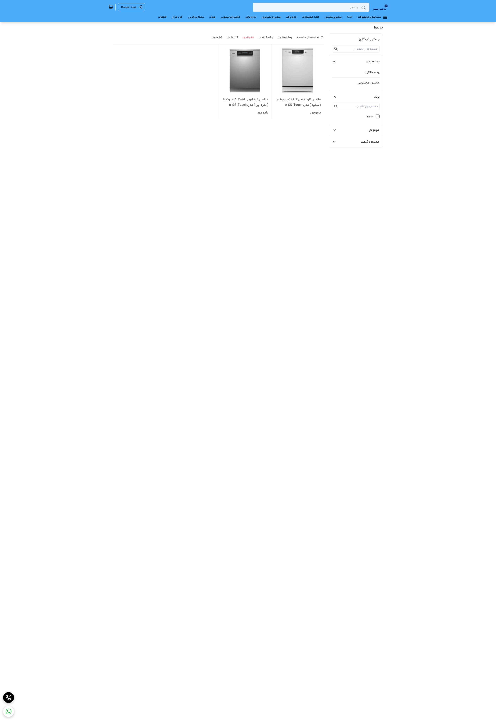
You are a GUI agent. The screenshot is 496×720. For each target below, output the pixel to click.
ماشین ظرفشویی (368, 83)
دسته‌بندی (373, 62)
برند (377, 97)
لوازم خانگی (372, 72)
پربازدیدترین (285, 37)
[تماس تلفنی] (8, 697)
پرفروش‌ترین (265, 37)
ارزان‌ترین (232, 37)
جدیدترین (248, 37)
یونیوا (370, 116)
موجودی (374, 130)
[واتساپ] (8, 711)
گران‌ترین (217, 37)
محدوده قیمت (370, 142)
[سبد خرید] (110, 7)
